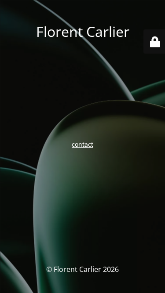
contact (82, 144)
